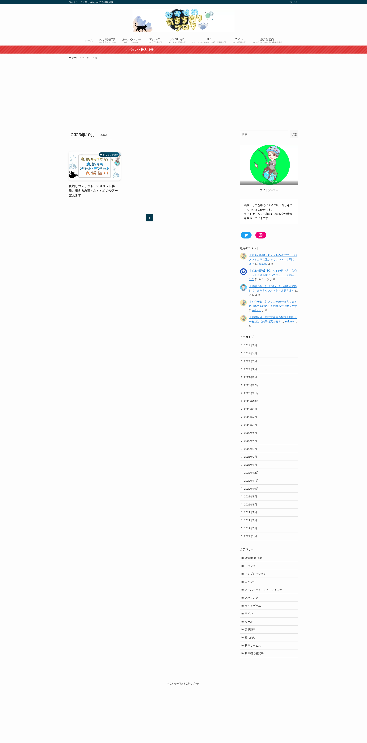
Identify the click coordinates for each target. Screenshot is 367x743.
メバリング (251, 597)
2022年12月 (251, 472)
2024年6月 (250, 345)
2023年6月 (250, 425)
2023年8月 (250, 409)
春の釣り (250, 637)
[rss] (290, 2)
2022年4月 (250, 536)
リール (249, 621)
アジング (250, 566)
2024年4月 (250, 353)
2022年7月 (250, 512)
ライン (249, 613)
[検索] (295, 2)
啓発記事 (250, 629)
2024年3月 (250, 361)
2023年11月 (251, 393)
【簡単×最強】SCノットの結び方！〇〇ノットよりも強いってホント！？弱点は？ (273, 259)
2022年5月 (250, 528)
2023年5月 (250, 433)
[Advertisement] (183, 101)
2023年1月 (250, 464)
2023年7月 (250, 417)
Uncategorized (253, 558)
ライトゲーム (253, 605)
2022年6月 (250, 520)
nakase (262, 263)
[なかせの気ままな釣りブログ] (183, 20)
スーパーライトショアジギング (263, 590)
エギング (250, 581)
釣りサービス (253, 645)
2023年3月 (250, 449)
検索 (294, 134)
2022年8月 (250, 504)
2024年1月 (250, 377)
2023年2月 (250, 456)
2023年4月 (250, 441)
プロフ (273, 182)
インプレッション (255, 573)
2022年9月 (250, 496)
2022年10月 (251, 488)
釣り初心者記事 (254, 653)
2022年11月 (251, 480)
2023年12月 (251, 385)
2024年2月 (250, 369)
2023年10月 (251, 401)
